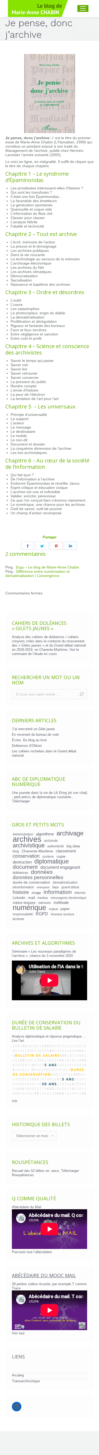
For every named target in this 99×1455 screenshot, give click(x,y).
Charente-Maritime (37, 851)
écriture (18, 919)
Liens (18, 1356)
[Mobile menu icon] (82, 8)
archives (27, 839)
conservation (26, 856)
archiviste (51, 840)
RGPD (42, 914)
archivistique (29, 845)
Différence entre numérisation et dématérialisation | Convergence (37, 573)
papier (65, 909)
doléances (20, 873)
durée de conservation (31, 882)
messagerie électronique (68, 897)
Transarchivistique (26, 1381)
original (53, 909)
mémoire (44, 902)
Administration (23, 834)
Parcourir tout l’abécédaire (32, 1252)
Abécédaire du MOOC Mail (44, 1275)
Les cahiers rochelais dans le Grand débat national (44, 753)
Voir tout (18, 1333)
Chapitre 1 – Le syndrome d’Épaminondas (37, 177)
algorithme (45, 834)
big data (73, 846)
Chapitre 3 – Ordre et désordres (44, 292)
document (25, 867)
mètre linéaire (24, 903)
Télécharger (21, 801)
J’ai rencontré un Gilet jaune (33, 729)
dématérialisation (65, 882)
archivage (69, 833)
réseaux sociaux (62, 914)
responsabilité (23, 914)
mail (31, 897)
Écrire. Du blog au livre (29, 740)
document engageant (60, 867)
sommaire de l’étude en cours (34, 654)
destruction (22, 862)
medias (42, 897)
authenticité (55, 846)
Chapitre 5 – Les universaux (40, 406)
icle (14, 1101)
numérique (29, 908)
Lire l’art (18, 1041)
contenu (48, 856)
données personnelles (38, 877)
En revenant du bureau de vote (35, 734)
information (58, 892)
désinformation (23, 887)
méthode (61, 903)
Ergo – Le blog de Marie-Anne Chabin (47, 567)
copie (60, 856)
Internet (79, 892)
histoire (21, 892)
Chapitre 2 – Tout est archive (41, 234)
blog (16, 851)
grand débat (70, 887)
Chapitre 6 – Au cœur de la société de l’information (47, 463)
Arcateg (18, 1375)
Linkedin (19, 898)
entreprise (43, 887)
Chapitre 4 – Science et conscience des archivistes (47, 349)
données (42, 872)
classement (66, 851)
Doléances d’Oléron (27, 746)
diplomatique (51, 861)
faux (55, 887)
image (36, 893)
